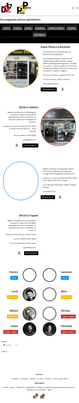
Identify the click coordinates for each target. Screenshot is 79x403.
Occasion (17, 27)
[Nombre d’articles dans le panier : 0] (73, 8)
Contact (6, 387)
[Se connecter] (77, 8)
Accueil (6, 27)
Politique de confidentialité (26, 387)
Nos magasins (39, 34)
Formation (71, 27)
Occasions (15, 379)
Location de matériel (56, 27)
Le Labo (40, 379)
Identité (28, 27)
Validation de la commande (36, 390)
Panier (12, 387)
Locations (48, 379)
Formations (25, 379)
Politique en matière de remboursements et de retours (55, 387)
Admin (50, 390)
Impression (40, 27)
